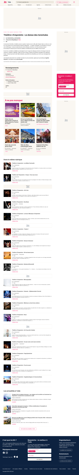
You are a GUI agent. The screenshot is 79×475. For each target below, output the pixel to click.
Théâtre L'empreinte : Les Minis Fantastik (23, 163)
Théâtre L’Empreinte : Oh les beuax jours (23, 252)
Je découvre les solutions (65, 461)
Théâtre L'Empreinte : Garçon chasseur (22, 240)
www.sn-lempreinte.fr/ (10, 77)
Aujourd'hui (10, 4)
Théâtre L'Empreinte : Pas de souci (21, 365)
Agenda (38, 4)
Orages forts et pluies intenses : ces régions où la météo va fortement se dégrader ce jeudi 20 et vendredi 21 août (31, 395)
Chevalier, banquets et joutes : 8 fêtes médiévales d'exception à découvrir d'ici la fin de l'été (29, 406)
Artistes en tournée (67, 4)
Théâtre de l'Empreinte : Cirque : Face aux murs (25, 174)
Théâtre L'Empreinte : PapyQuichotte (22, 353)
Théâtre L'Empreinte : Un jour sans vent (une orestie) (26, 341)
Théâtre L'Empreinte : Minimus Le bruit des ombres (26, 302)
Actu (57, 4)
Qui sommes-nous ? (7, 468)
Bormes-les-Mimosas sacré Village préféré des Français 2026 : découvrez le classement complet (32, 418)
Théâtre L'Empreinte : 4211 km (20, 190)
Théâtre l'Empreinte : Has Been (20, 201)
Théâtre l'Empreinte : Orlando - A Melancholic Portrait (26, 291)
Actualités (14, 413)
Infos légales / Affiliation (17, 468)
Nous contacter (63, 468)
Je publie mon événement (65, 450)
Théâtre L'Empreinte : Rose (19, 314)
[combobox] (66, 86)
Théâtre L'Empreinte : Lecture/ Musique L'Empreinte (26, 213)
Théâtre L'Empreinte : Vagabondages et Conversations (27, 376)
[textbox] (66, 87)
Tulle (9, 2)
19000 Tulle (9, 71)
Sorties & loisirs (48, 4)
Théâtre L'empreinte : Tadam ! (20, 229)
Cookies (26, 468)
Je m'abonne (66, 94)
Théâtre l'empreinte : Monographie (21, 279)
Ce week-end (29, 4)
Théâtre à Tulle (15, 170)
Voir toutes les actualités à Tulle (28, 428)
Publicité (74, 468)
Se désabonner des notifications (51, 468)
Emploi (69, 468)
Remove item (65, 86)
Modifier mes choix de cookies (36, 468)
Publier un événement (63, 2)
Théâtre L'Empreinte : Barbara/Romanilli (23, 264)
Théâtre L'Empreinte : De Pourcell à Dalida (23, 330)
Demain (19, 4)
